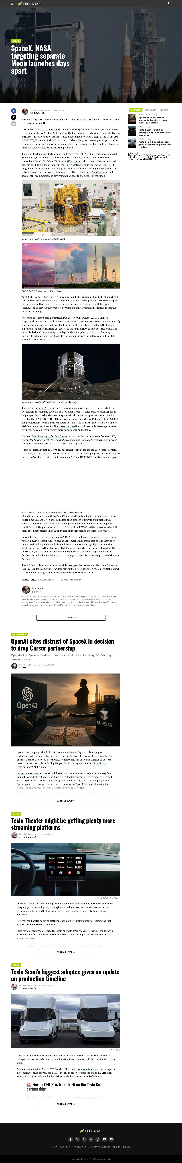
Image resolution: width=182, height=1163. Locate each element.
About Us (65, 1147)
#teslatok (146, 157)
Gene (24, 667)
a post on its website (30, 773)
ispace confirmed (64, 153)
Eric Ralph (36, 113)
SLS (58, 580)
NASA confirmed (49, 129)
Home (53, 1147)
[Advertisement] (71, 484)
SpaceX (65, 580)
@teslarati (133, 153)
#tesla (139, 157)
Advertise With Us (99, 1147)
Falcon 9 (43, 580)
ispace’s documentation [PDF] (51, 317)
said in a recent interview (85, 1069)
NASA (51, 580)
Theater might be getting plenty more (51, 920)
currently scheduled (89, 422)
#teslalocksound (159, 157)
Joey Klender (27, 837)
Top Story (76, 580)
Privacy (127, 1147)
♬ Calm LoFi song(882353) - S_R (142, 159)
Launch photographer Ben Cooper (49, 436)
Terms (116, 1147)
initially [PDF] (42, 408)
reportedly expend (66, 426)
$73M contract (74, 161)
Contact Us (79, 1147)
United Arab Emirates (95, 172)
